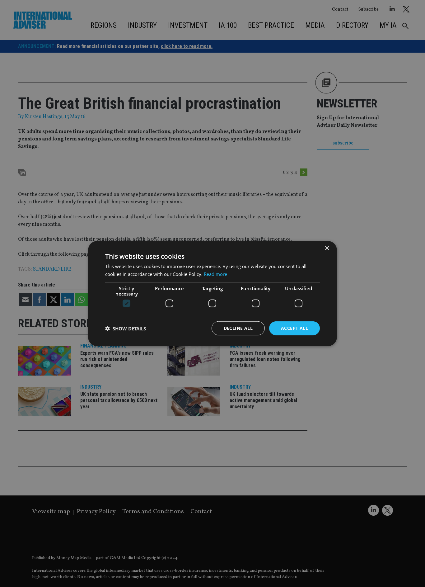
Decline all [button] (238, 328)
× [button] (327, 248)
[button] (125, 328)
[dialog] (212, 293)
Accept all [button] (294, 328)
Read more (215, 274)
